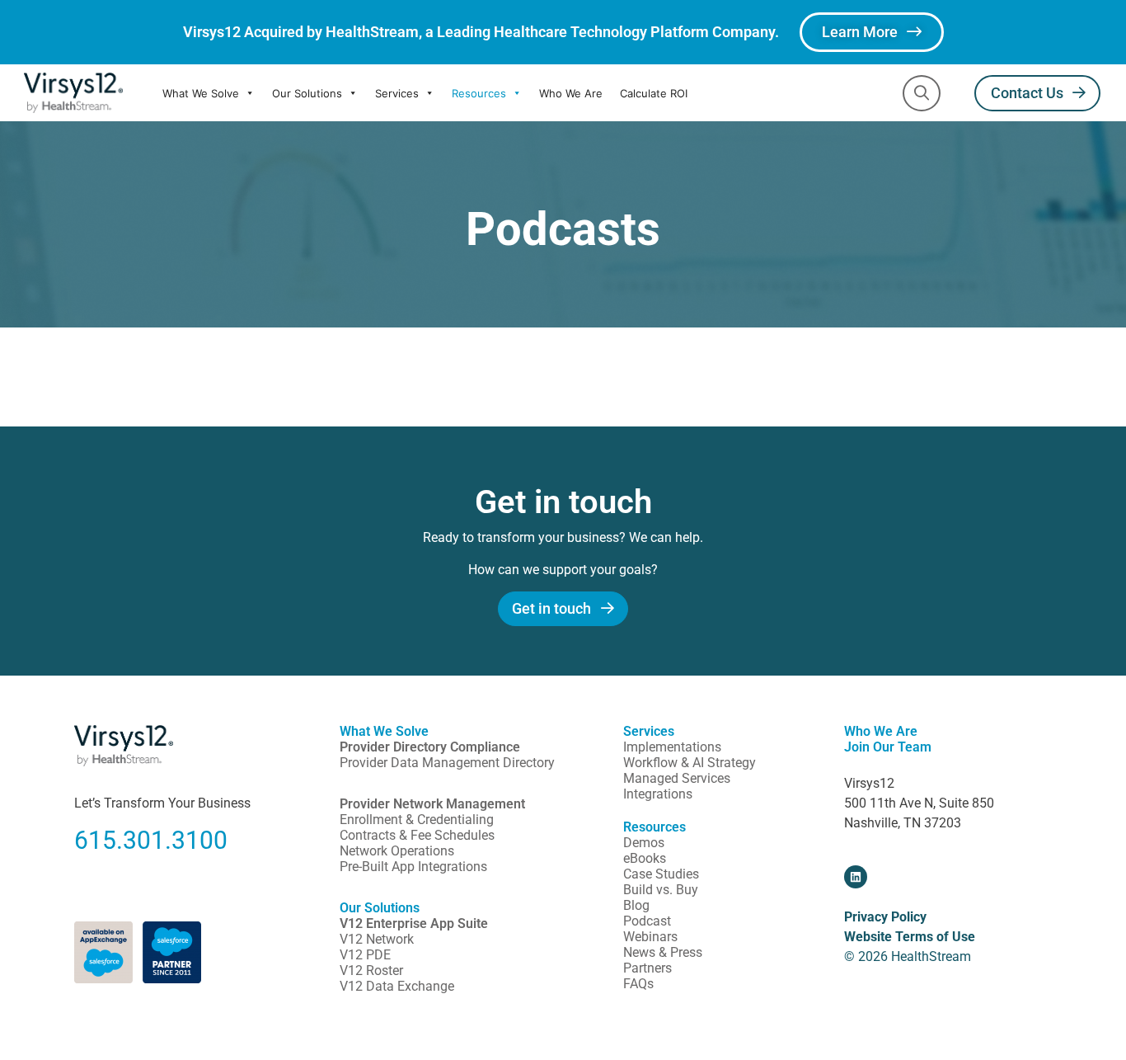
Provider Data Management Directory (447, 762)
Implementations (672, 747)
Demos (643, 842)
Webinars (650, 937)
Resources (479, 93)
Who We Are (571, 93)
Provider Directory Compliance (430, 747)
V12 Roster (371, 970)
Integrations (657, 794)
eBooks (644, 858)
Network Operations (397, 851)
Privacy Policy (885, 917)
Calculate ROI (653, 93)
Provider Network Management (432, 804)
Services (397, 93)
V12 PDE (365, 955)
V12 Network (377, 939)
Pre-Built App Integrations (413, 866)
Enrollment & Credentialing (417, 819)
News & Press (662, 952)
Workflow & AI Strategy (689, 762)
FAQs (638, 984)
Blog (636, 905)
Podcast (647, 921)
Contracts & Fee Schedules (417, 835)
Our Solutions (307, 93)
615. (98, 840)
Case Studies (661, 874)
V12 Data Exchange (397, 986)
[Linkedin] (855, 876)
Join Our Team (887, 747)
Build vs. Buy (660, 889)
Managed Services (676, 778)
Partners (647, 968)
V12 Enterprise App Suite (414, 923)
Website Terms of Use (909, 937)
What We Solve (200, 93)
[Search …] (922, 93)
